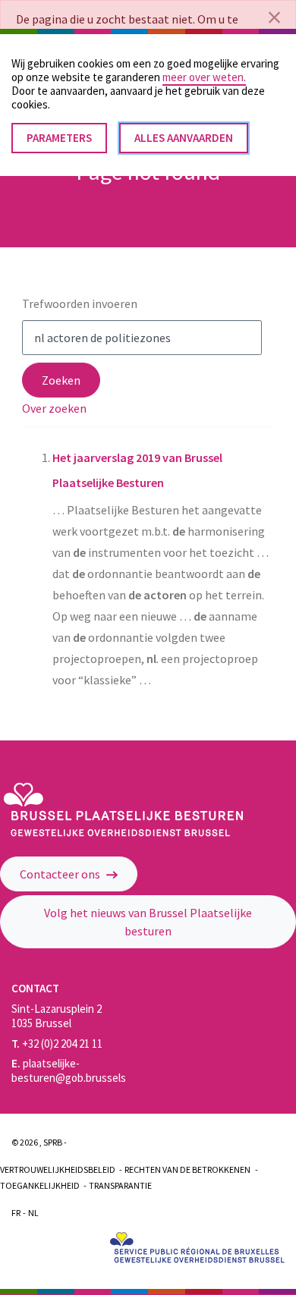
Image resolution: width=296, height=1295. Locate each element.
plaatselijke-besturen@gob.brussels (68, 1070)
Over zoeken (54, 408)
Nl (33, 1212)
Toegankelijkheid (40, 1185)
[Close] (274, 17)
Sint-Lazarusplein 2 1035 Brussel (56, 1015)
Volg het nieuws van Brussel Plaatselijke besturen (148, 921)
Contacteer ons (61, 874)
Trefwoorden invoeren (79, 303)
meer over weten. (204, 77)
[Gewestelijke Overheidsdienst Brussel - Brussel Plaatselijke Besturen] (123, 832)
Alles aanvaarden (183, 137)
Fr (15, 1212)
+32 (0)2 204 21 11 (56, 1043)
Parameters (59, 137)
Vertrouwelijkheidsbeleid (57, 1169)
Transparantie (120, 1185)
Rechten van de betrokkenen (187, 1169)
